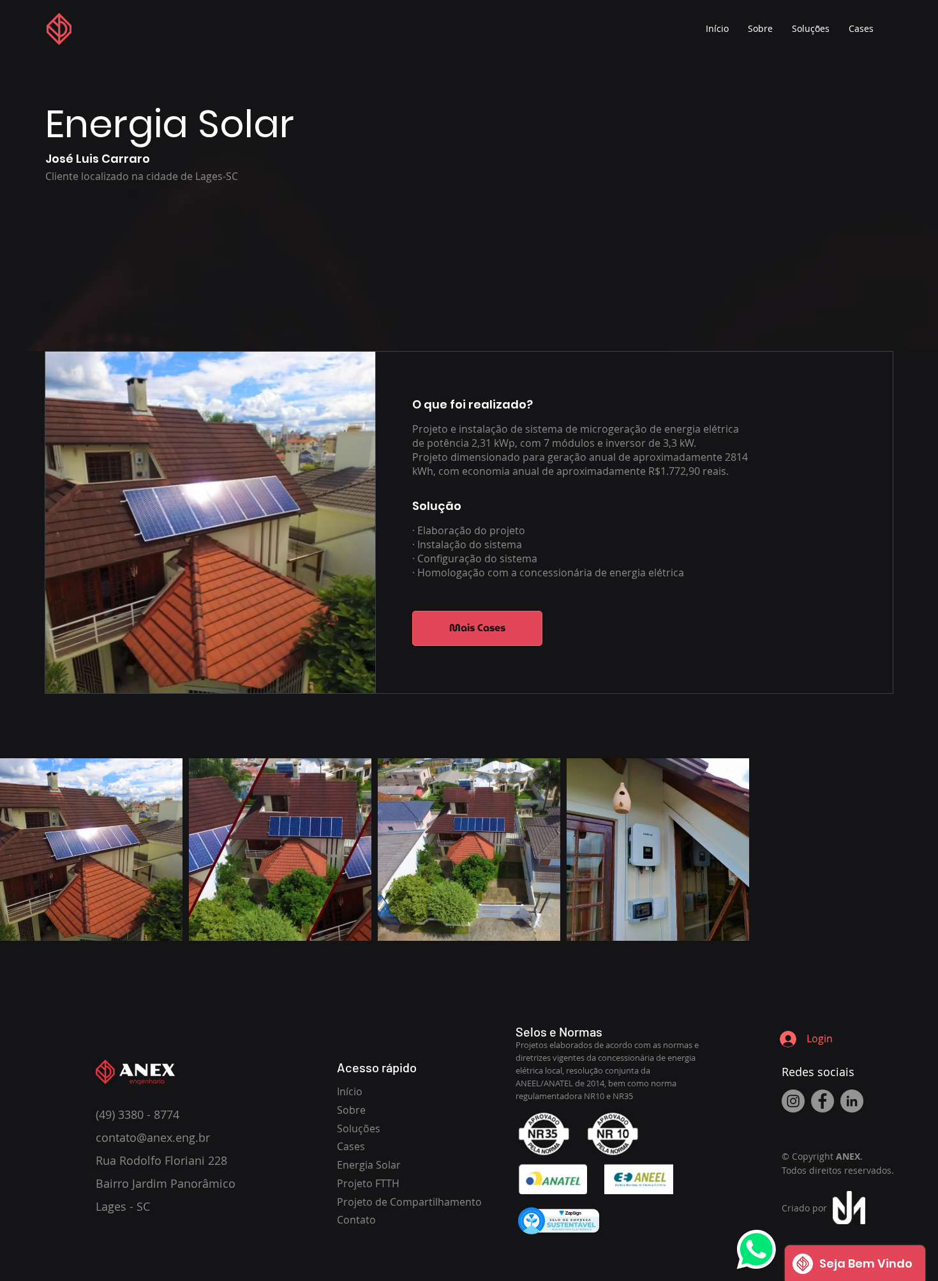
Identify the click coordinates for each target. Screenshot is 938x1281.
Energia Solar (369, 1165)
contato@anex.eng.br (153, 1137)
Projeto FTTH (368, 1183)
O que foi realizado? (472, 404)
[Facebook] (822, 1101)
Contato (356, 1220)
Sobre (351, 1110)
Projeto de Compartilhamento (409, 1202)
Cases (351, 1146)
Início (349, 1091)
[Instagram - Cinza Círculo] (793, 1101)
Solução (436, 506)
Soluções (358, 1128)
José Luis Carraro (97, 159)
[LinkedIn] (851, 1101)
